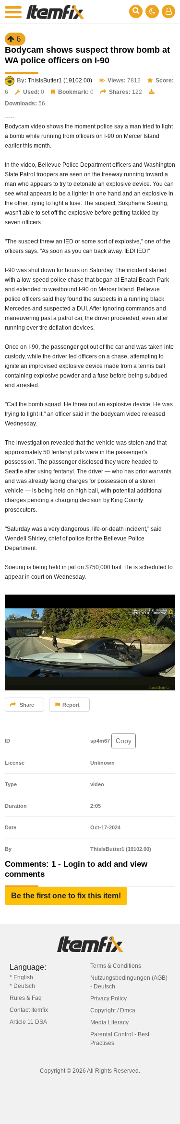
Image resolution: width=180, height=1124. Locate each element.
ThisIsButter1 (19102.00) (60, 80)
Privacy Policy (108, 998)
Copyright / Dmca (112, 1010)
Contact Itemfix (29, 1010)
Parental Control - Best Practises (119, 1038)
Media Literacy (109, 1022)
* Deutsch (22, 986)
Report (71, 705)
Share (26, 705)
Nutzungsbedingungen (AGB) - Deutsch (129, 982)
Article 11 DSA (28, 1022)
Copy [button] (124, 741)
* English (21, 977)
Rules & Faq (26, 998)
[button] (66, 896)
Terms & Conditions (115, 966)
